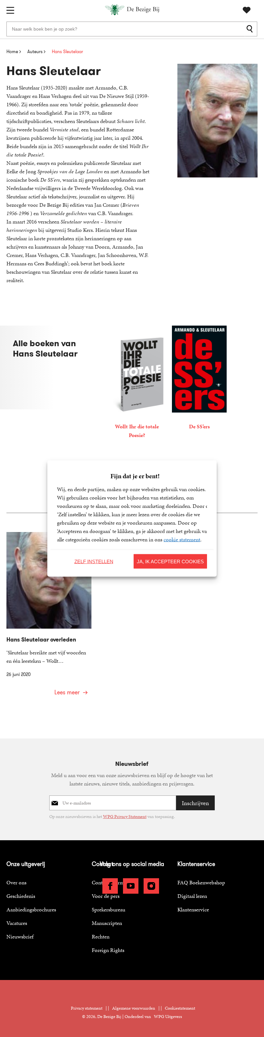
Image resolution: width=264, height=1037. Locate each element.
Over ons (16, 882)
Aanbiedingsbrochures (31, 909)
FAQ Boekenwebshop (201, 882)
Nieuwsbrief (19, 936)
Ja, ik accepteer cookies (170, 561)
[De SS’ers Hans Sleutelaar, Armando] (199, 379)
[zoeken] (251, 29)
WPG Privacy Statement (124, 816)
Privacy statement (86, 1008)
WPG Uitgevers (168, 1016)
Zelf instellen (93, 561)
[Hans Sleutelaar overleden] (48, 618)
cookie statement (182, 539)
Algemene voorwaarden (133, 1008)
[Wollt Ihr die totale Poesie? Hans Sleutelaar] (136, 383)
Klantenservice (193, 909)
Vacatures (16, 923)
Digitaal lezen (192, 896)
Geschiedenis (20, 896)
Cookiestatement (180, 1008)
